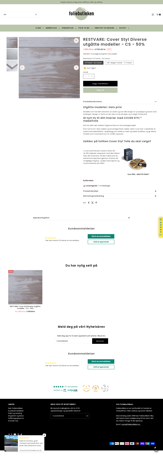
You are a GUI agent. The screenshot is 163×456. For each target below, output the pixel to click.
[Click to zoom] (76, 40)
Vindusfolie (68, 28)
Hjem (38, 28)
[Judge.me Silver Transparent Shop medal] (105, 388)
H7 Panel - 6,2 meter (93, 63)
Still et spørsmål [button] (101, 242)
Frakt (97, 54)
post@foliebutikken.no (131, 424)
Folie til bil (83, 28)
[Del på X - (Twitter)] (92, 202)
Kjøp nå (100, 90)
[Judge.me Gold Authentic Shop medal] (86, 388)
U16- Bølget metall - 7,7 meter (119, 63)
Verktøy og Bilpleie (104, 28)
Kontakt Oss (13, 421)
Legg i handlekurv (100, 83)
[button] (161, 227)
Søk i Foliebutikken (15, 408)
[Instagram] (18, 434)
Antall (85, 72)
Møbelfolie (51, 28)
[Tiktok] (21, 434)
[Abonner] (86, 416)
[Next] (76, 67)
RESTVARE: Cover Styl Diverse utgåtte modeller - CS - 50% (25, 307)
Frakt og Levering (15, 413)
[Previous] (22, 67)
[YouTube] (15, 434)
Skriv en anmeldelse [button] (101, 236)
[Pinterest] (11, 434)
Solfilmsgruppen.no (16, 418)
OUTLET (122, 28)
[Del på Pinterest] (96, 202)
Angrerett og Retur (16, 416)
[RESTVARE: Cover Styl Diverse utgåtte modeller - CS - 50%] (25, 287)
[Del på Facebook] (88, 202)
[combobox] (20, 14)
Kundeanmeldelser (16, 411)
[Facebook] (9, 434)
